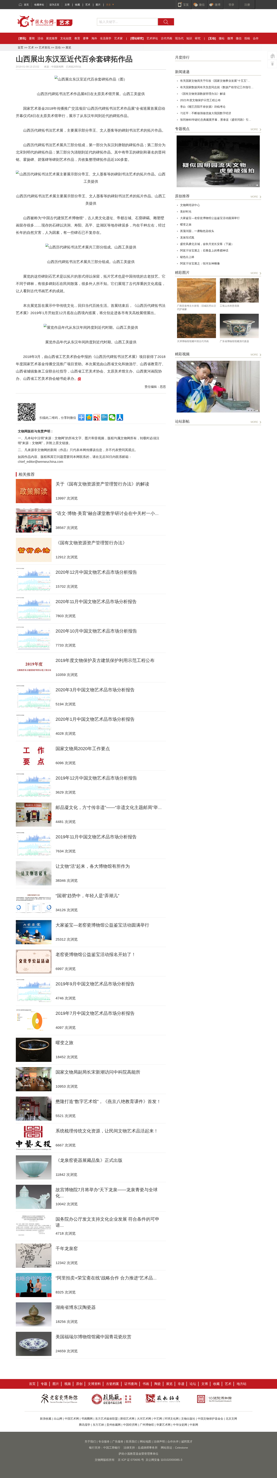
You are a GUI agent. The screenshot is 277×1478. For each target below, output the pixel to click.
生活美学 (105, 38)
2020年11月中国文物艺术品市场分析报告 (96, 601)
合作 (256, 38)
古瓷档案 (112, 1384)
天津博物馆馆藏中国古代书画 (193, 341)
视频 (67, 1384)
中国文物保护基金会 (210, 1418)
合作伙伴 (173, 1441)
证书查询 (130, 1384)
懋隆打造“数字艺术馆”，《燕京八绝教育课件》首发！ (108, 1101)
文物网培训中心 (190, 205)
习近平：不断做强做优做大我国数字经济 (205, 113)
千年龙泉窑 (67, 1248)
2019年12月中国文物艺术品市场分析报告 (96, 778)
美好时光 (185, 211)
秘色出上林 (187, 257)
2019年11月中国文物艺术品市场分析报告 (96, 836)
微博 (230, 38)
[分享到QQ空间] (89, 417)
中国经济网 (130, 1424)
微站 (221, 38)
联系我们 (131, 1441)
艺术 (87, 4)
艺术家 (118, 38)
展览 (68, 47)
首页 (26, 4)
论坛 (193, 1384)
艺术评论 (152, 38)
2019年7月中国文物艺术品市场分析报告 (95, 1013)
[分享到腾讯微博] (104, 417)
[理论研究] (137, 38)
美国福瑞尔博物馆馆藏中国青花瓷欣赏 (93, 1336)
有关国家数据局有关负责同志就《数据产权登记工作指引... (216, 87)
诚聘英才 (186, 1441)
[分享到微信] (112, 417)
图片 (98, 4)
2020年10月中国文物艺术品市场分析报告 (96, 631)
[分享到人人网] (120, 417)
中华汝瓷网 (180, 1424)
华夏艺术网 (163, 1424)
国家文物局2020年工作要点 (83, 748)
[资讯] (22, 38)
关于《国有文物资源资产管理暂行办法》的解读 (102, 484)
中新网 (194, 1424)
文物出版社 (188, 1418)
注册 (247, 4)
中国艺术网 (72, 1418)
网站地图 (145, 1441)
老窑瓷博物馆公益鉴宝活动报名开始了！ (96, 954)
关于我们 (90, 1441)
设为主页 (54, 4)
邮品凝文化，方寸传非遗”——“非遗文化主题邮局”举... (109, 807)
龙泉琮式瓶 (187, 237)
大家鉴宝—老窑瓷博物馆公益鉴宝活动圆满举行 (102, 925)
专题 (44, 1384)
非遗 (181, 1384)
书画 (146, 1384)
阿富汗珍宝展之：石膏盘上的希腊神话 (204, 250)
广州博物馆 (147, 1424)
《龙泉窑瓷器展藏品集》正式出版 (89, 1160)
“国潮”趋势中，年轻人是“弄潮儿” (87, 895)
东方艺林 (98, 1424)
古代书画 (166, 38)
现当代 (179, 38)
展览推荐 (51, 38)
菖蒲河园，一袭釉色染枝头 (197, 231)
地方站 (241, 1384)
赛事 (86, 38)
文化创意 (66, 38)
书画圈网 (87, 1418)
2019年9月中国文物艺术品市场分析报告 (95, 983)
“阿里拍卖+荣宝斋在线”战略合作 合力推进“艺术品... (106, 1277)
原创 (79, 1384)
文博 (67, 4)
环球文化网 (171, 1418)
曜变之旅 (64, 1042)
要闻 (32, 38)
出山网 (58, 1418)
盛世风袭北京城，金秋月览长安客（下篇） (207, 244)
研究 (198, 38)
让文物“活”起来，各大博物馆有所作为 (93, 866)
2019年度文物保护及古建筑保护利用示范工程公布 (105, 660)
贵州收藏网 (113, 1424)
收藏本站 (39, 4)
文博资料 (94, 1384)
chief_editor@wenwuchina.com (40, 461)
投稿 (247, 38)
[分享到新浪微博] (96, 417)
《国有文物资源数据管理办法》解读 (202, 93)
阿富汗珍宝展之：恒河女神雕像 (200, 263)
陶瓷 (157, 1384)
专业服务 (104, 1441)
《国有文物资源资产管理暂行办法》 (91, 542)
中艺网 (158, 1418)
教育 (77, 38)
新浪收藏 (45, 1418)
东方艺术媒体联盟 (106, 1418)
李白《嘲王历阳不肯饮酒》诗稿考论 (202, 106)
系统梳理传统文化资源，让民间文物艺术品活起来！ (107, 1130)
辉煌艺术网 (127, 1418)
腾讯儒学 (84, 1424)
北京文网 (231, 1418)
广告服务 (117, 1441)
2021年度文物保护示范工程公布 (200, 100)
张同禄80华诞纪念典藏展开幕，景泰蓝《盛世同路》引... (215, 119)
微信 (239, 38)
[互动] (212, 38)
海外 (94, 38)
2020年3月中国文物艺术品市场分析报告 (95, 689)
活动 (40, 38)
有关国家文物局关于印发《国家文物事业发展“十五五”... (215, 80)
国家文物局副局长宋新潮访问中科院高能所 (98, 1072)
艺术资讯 (44, 47)
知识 (189, 38)
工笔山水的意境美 (229, 305)
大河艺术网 (144, 1418)
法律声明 (159, 1441)
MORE (254, 129)
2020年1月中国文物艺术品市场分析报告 (95, 719)
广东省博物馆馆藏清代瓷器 (234, 341)
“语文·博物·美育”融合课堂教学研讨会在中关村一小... (107, 513)
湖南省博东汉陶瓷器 (76, 1307)
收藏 (77, 4)
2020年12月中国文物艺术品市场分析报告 (96, 572)
